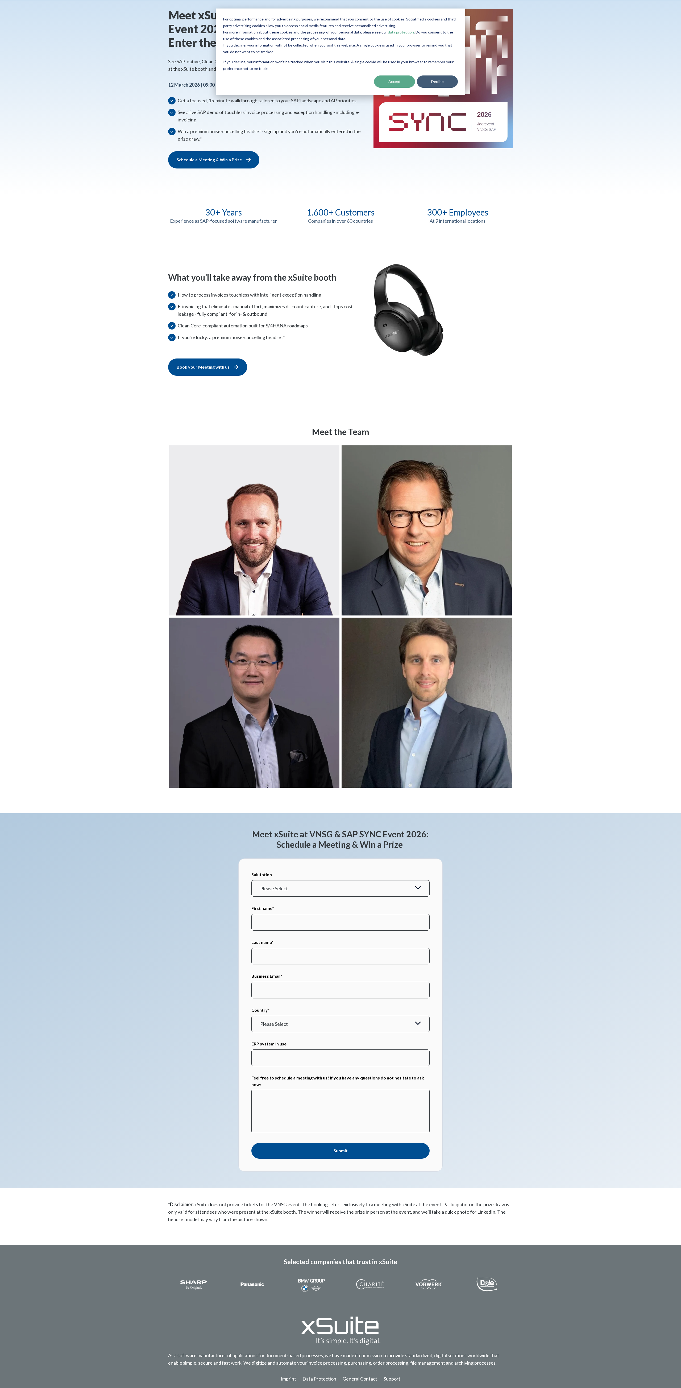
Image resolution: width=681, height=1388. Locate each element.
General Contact (360, 1379)
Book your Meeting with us (203, 366)
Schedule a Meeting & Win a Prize (209, 159)
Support (392, 1379)
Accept (394, 81)
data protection (401, 32)
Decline (437, 81)
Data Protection (319, 1379)
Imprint (288, 1379)
